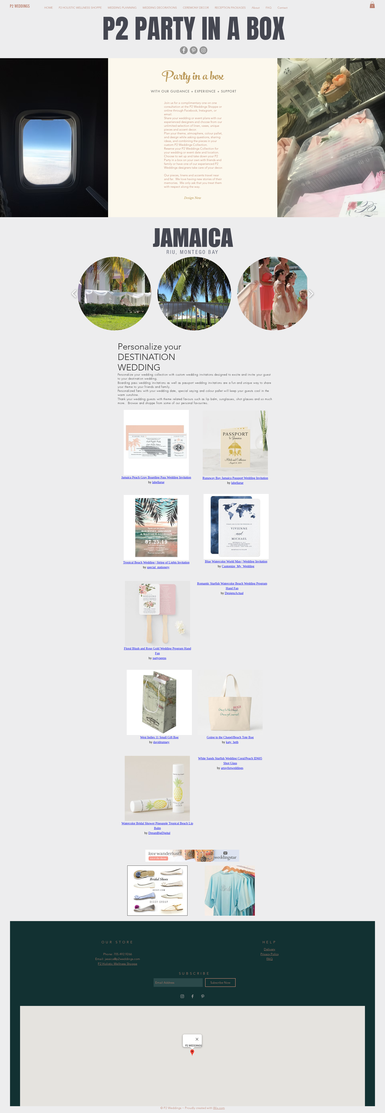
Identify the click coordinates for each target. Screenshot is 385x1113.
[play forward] (310, 294)
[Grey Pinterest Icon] (202, 996)
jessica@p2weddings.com (122, 959)
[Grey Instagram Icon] (182, 996)
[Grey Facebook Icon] (192, 996)
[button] (372, 5)
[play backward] (74, 294)
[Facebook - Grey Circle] (184, 50)
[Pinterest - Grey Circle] (194, 50)
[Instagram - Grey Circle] (203, 50)
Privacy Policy (269, 954)
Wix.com (219, 1108)
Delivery (269, 949)
